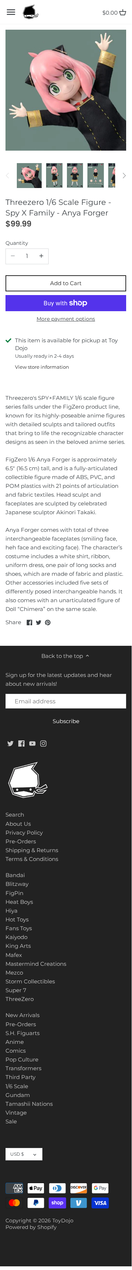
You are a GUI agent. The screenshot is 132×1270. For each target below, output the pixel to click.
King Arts (18, 945)
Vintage (16, 1112)
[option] (29, 175)
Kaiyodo (16, 937)
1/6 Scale (16, 1086)
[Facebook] (21, 743)
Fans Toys (18, 928)
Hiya (11, 910)
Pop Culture (21, 1059)
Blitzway (17, 883)
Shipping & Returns (31, 850)
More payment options (66, 319)
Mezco (14, 972)
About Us (18, 823)
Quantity (16, 243)
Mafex (13, 954)
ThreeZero (19, 998)
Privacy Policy (24, 832)
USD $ (17, 1154)
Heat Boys (19, 901)
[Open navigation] (10, 12)
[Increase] (41, 256)
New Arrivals (22, 1015)
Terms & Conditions (31, 858)
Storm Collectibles (30, 981)
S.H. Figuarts (22, 1033)
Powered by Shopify (31, 1227)
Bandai (15, 875)
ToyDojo (62, 1220)
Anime (14, 1041)
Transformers (23, 1068)
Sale (11, 1121)
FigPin (14, 893)
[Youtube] (32, 743)
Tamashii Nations (29, 1103)
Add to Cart (66, 283)
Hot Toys (17, 919)
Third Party (20, 1077)
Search (14, 814)
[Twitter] (10, 743)
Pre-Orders (20, 841)
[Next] (124, 176)
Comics (15, 1050)
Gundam (17, 1095)
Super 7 (15, 990)
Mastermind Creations (35, 963)
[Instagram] (43, 743)
